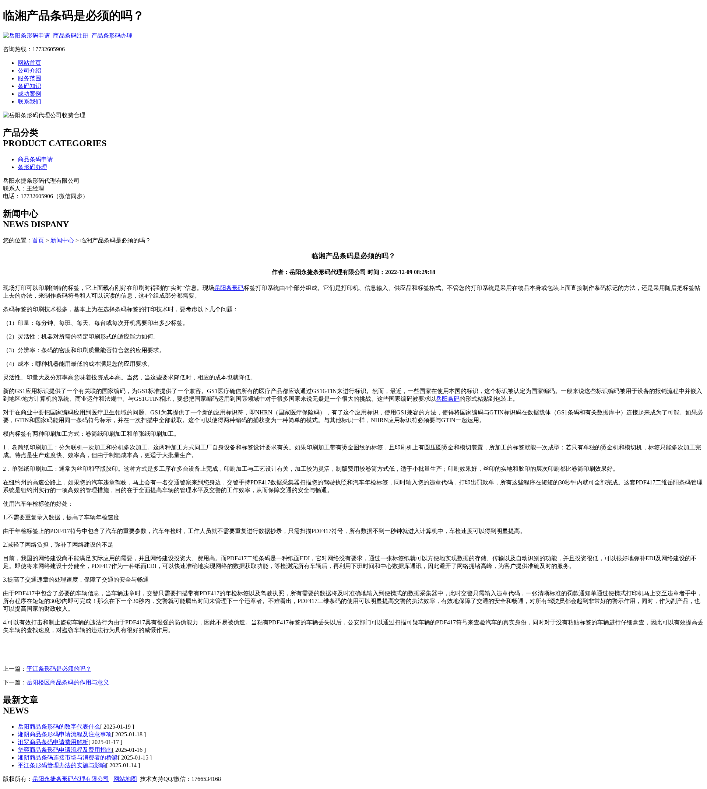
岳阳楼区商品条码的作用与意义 (68, 682)
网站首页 (29, 63)
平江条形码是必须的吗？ (59, 669)
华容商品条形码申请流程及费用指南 (65, 750)
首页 (38, 240)
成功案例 (29, 94)
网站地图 (125, 779)
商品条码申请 (35, 159)
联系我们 (29, 101)
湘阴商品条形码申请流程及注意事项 (65, 734)
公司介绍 (29, 70)
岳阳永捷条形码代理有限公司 (70, 779)
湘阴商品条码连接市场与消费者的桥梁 (68, 757)
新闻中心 (62, 240)
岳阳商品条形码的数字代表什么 (59, 726)
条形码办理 (32, 167)
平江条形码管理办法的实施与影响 (62, 765)
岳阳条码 (448, 399)
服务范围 (29, 78)
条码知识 (29, 86)
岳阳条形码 (229, 288)
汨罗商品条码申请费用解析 (53, 742)
